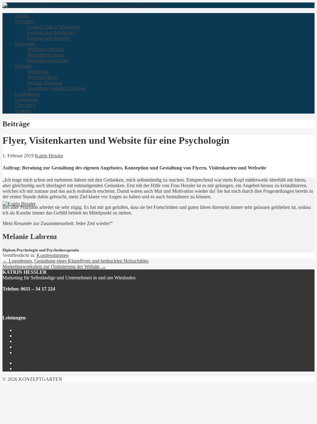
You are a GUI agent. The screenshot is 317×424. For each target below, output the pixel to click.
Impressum (25, 363)
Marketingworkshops (48, 60)
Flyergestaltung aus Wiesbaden (45, 335)
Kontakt (23, 110)
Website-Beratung (44, 82)
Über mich (25, 105)
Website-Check (42, 77)
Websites (23, 66)
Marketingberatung (45, 54)
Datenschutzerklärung (36, 368)
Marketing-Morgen (45, 49)
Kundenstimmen (53, 255)
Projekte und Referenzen (51, 32)
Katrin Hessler (49, 155)
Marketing (25, 43)
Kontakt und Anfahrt (22, 305)
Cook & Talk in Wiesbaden (53, 26)
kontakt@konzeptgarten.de (31, 294)
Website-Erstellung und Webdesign (49, 352)
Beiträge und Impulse (48, 38)
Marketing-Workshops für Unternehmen (54, 347)
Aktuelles (24, 21)
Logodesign (26, 99)
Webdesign (38, 71)
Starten (21, 15)
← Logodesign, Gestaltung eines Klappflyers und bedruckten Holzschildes (75, 261)
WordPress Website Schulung (56, 88)
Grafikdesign (27, 94)
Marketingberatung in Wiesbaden (47, 341)
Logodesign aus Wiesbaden (41, 330)
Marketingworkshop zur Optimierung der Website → (54, 266)
